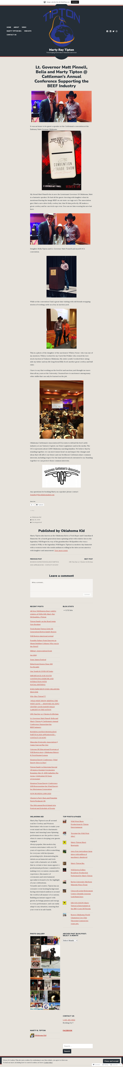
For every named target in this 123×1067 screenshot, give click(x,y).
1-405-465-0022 (69, 1020)
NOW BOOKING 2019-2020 (40, 793)
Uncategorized (37, 522)
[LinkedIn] (110, 31)
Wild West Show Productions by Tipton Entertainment (79, 824)
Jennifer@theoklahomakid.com (42, 495)
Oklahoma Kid (36, 517)
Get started (75, 2)
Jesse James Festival (38, 659)
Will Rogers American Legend (41, 636)
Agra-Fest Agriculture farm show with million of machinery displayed (81, 854)
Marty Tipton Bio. (78, 863)
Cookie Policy (48, 1062)
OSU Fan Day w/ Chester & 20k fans (44, 714)
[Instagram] (116, 31)
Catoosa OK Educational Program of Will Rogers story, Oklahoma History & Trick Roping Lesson (44, 752)
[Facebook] (107, 31)
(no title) (33, 655)
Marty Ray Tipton (61, 50)
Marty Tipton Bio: (14, 31)
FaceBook (67, 1030)
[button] (35, 940)
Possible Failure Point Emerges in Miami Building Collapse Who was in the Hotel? (44, 643)
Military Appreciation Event (41, 651)
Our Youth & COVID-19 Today (41, 671)
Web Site (27, 31)
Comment (87, 594)
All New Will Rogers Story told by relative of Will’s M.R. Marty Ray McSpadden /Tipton (43, 614)
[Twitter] (113, 31)
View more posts (61, 550)
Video (24, 27)
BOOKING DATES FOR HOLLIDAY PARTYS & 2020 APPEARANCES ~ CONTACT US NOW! (43, 735)
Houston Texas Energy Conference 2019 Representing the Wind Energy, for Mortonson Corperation (44, 786)
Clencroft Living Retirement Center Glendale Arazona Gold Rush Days (82, 894)
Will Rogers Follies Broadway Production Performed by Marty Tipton (81, 873)
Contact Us (11, 35)
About (16, 27)
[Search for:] (78, 1046)
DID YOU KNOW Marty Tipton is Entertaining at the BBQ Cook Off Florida (81, 906)
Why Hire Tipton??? (38, 696)
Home (9, 27)
